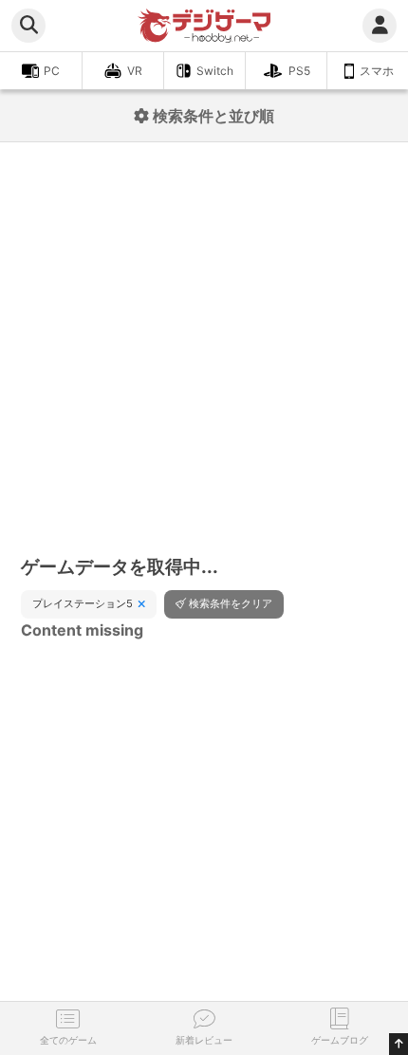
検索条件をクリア (230, 603)
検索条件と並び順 (211, 115)
